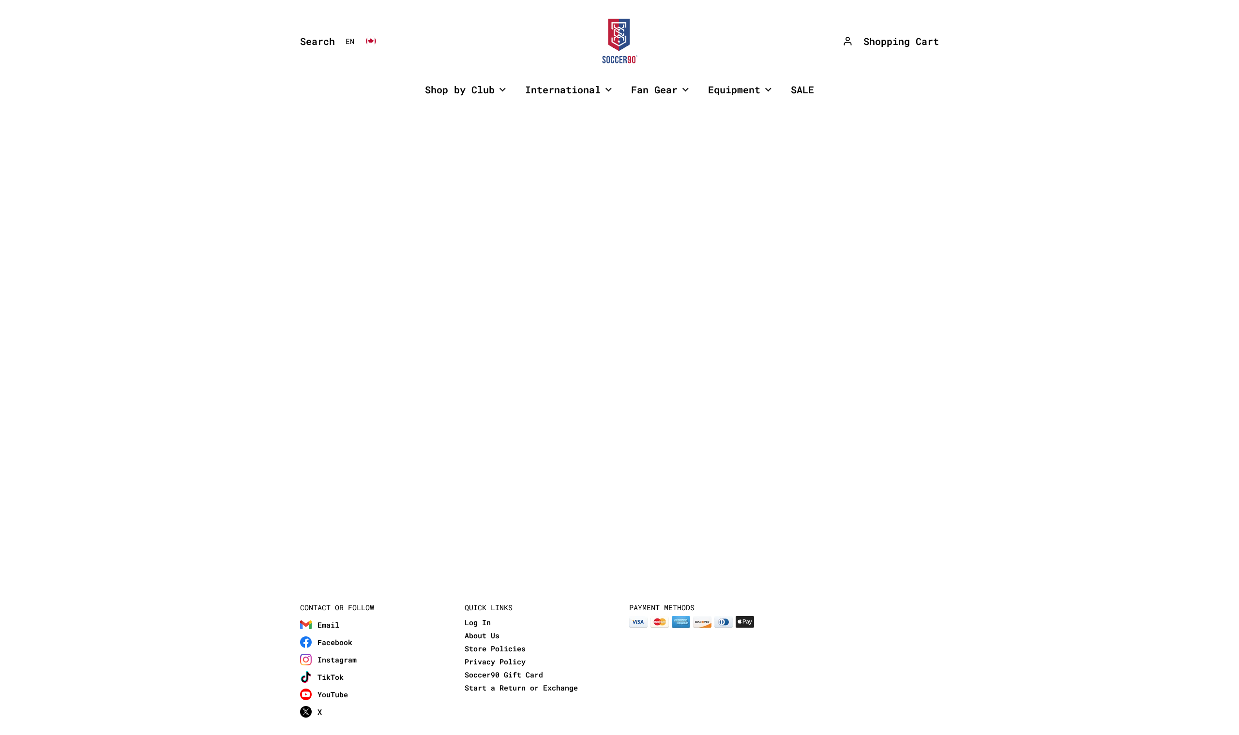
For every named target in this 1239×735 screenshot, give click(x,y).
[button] (315, 41)
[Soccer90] (619, 41)
